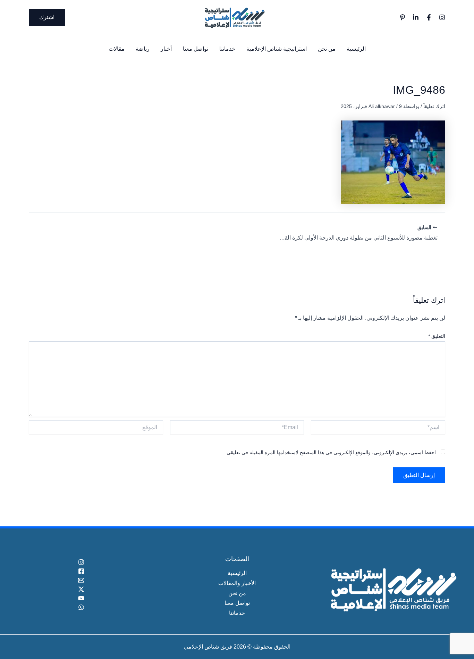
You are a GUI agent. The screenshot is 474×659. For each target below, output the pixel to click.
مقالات (117, 49)
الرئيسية (356, 49)
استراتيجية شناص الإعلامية (276, 49)
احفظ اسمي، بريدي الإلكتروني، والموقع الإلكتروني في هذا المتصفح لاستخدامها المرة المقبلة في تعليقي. (330, 452)
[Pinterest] (402, 17)
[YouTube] (81, 598)
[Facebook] (429, 17)
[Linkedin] (416, 17)
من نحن (327, 49)
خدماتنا (227, 49)
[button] (47, 17)
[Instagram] (442, 17)
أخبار (166, 49)
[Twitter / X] (81, 589)
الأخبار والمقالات (237, 583)
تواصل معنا (195, 49)
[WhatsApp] (81, 607)
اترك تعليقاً (434, 106)
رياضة (143, 49)
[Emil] (81, 580)
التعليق (436, 336)
